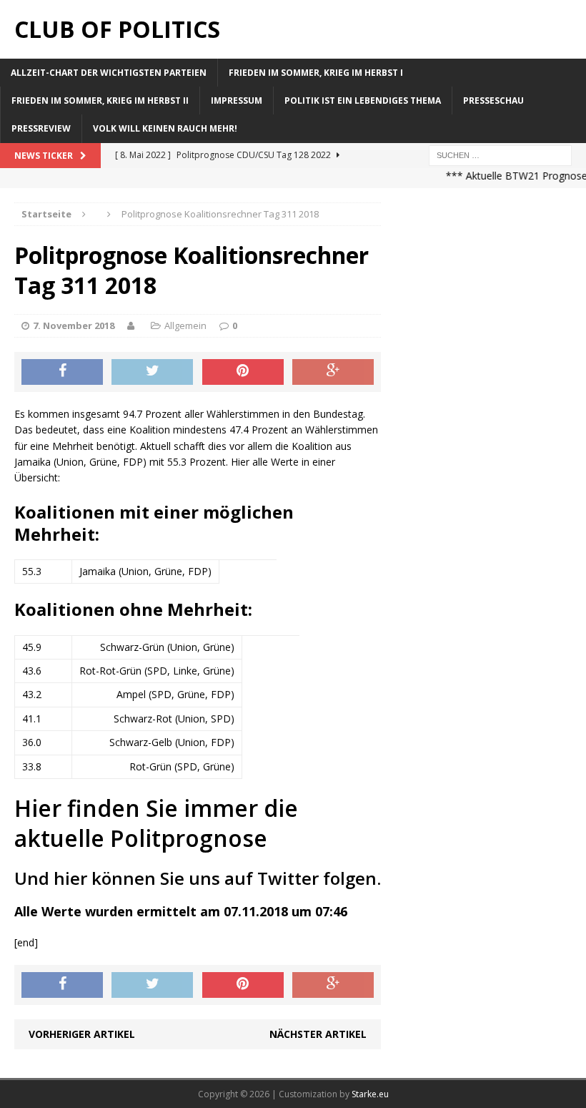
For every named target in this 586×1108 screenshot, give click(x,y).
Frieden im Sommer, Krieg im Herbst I (316, 73)
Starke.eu (370, 1094)
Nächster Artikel (318, 1034)
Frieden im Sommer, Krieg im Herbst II (100, 100)
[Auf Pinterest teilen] (243, 372)
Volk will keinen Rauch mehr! (165, 128)
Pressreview (41, 128)
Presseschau (493, 100)
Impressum (236, 100)
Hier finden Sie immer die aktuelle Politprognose (156, 823)
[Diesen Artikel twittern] (152, 372)
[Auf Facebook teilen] (62, 372)
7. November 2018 (73, 325)
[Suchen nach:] (500, 154)
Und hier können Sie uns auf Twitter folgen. (197, 878)
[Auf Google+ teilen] (333, 372)
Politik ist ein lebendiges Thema (362, 100)
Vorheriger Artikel (82, 1034)
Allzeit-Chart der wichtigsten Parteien (109, 73)
